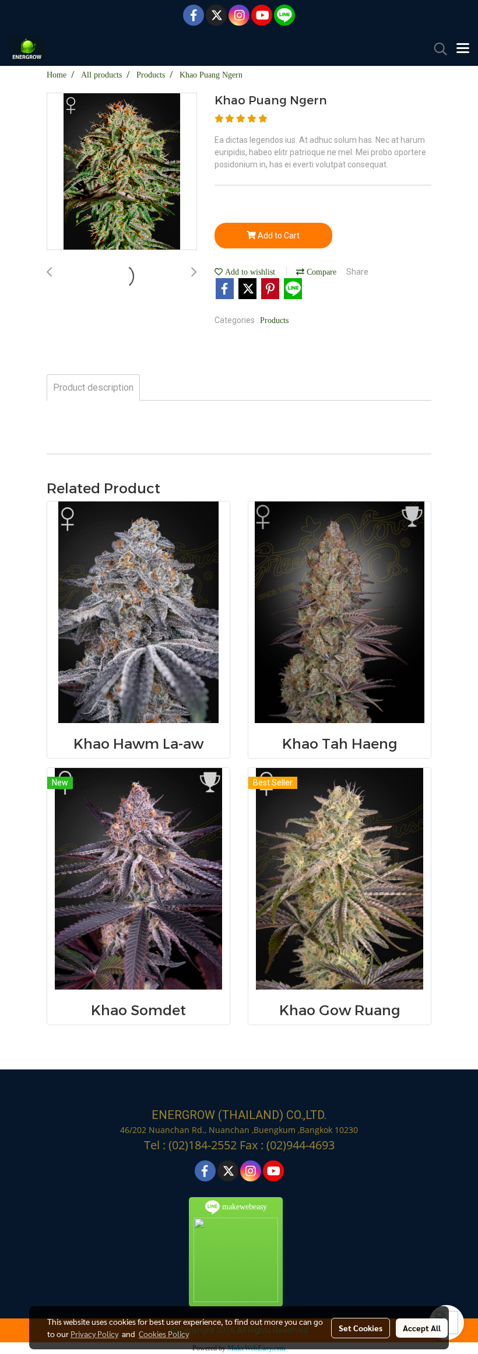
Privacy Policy (94, 1333)
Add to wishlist (249, 272)
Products (274, 320)
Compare (320, 272)
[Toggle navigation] (463, 49)
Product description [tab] (93, 387)
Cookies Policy (164, 1333)
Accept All (422, 1328)
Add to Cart (278, 235)
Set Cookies (360, 1328)
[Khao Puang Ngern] (121, 172)
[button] (436, 49)
